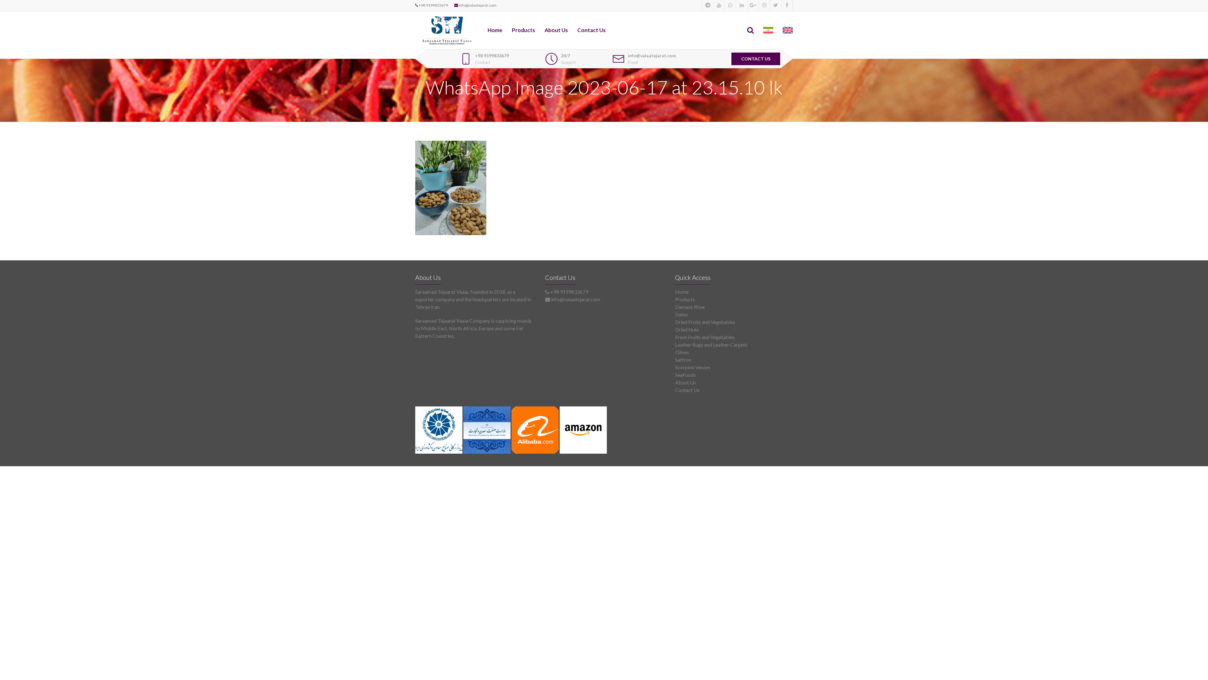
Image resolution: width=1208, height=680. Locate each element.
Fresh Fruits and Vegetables (705, 337)
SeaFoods (685, 375)
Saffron (683, 360)
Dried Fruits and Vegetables (705, 322)
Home (495, 30)
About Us (556, 30)
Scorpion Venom (692, 367)
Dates (681, 314)
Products (523, 30)
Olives (682, 352)
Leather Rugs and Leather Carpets (711, 345)
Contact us (755, 58)
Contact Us (591, 30)
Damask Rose (690, 307)
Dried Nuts (687, 329)
